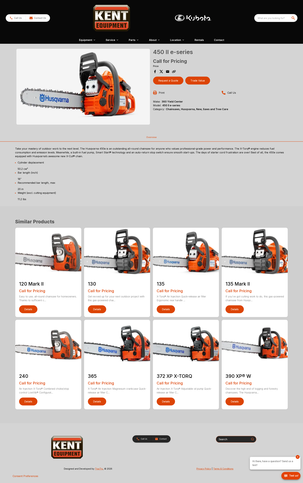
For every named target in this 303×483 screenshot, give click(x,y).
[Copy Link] (174, 71)
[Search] (252, 439)
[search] (293, 18)
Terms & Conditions (223, 468)
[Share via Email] (167, 71)
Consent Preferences (25, 476)
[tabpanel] (83, 87)
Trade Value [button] (197, 80)
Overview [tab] (151, 137)
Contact (219, 40)
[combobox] (275, 18)
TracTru (99, 468)
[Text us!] (291, 476)
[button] (16, 18)
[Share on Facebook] (155, 71)
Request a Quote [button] (168, 80)
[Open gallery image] (83, 87)
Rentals (199, 40)
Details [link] (28, 309)
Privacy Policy (203, 468)
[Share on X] (161, 71)
